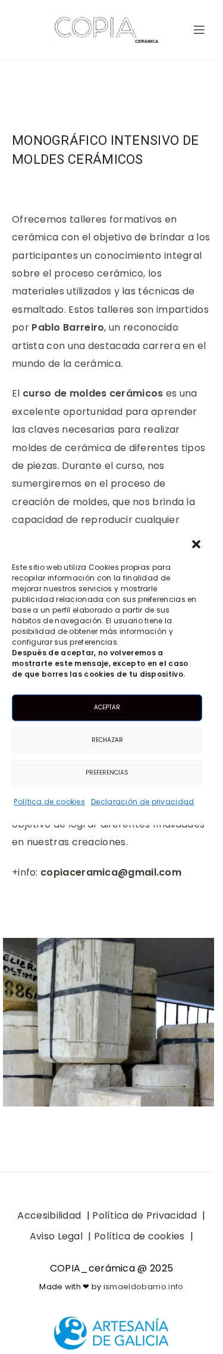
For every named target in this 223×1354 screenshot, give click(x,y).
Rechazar (107, 739)
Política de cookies (49, 801)
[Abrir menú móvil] (199, 30)
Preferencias (107, 772)
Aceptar (107, 707)
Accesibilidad (49, 1215)
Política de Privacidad (144, 1215)
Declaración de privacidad (142, 801)
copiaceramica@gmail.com (110, 872)
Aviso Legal (56, 1236)
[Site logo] (107, 29)
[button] (196, 544)
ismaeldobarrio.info (143, 1287)
